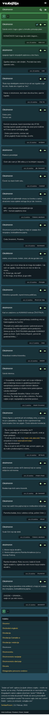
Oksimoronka (7, 652)
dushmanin (41, 245)
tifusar (42, 519)
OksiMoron (7, 253)
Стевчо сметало (38, 217)
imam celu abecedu (31, 438)
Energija (42, 282)
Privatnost (15, 712)
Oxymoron (41, 573)
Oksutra (5, 666)
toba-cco (42, 42)
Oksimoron (7, 24)
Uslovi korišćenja (6, 712)
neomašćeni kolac (25, 441)
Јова (43, 343)
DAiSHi (42, 361)
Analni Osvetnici (39, 405)
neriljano (42, 142)
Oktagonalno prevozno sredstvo (14, 671)
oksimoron (7, 50)
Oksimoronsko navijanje (11, 657)
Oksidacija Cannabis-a (11, 638)
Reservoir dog (40, 300)
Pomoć (21, 712)
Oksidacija (6, 633)
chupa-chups (40, 475)
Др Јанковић (40, 168)
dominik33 (41, 604)
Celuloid (42, 186)
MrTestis (42, 455)
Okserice (6, 623)
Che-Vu (42, 102)
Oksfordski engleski (10, 628)
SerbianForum (6, 705)
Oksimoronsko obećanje (11, 661)
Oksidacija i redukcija (10, 642)
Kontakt (26, 712)
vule (43, 71)
